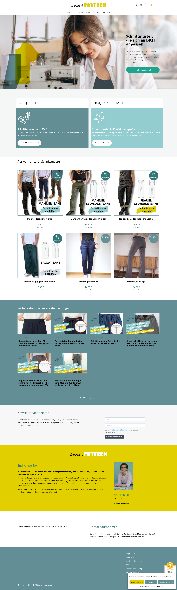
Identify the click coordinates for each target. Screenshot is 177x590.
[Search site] (136, 5)
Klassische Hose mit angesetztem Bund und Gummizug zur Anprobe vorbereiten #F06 (142, 343)
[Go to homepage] (88, 5)
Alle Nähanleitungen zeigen (88, 398)
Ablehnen (151, 582)
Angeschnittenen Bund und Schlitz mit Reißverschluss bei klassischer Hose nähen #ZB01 (34, 382)
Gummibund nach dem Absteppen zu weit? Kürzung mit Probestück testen (33, 343)
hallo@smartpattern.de (134, 536)
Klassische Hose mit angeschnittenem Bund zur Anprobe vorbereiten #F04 (68, 382)
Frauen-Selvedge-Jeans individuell (136, 219)
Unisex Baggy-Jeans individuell (40, 281)
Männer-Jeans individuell (40, 219)
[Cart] (145, 5)
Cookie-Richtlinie (144, 586)
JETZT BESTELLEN (102, 143)
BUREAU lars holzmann (42, 585)
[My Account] (141, 5)
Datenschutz (153, 586)
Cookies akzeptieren (136, 582)
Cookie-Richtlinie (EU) (134, 561)
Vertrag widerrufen (133, 572)
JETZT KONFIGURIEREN (29, 143)
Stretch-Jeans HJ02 (136, 281)
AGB (127, 565)
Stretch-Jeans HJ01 (88, 281)
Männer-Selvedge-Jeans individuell (88, 219)
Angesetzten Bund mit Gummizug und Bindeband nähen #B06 (70, 343)
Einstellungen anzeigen (166, 582)
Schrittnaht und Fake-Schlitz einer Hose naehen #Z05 (105, 342)
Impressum (160, 586)
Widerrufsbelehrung (134, 568)
